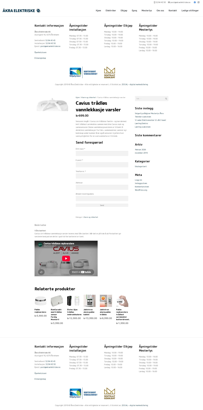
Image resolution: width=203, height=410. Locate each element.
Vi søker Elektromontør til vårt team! (150, 120)
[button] (117, 11)
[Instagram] (198, 2)
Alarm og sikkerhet (88, 97)
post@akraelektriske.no (50, 46)
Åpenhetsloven (40, 52)
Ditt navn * (80, 149)
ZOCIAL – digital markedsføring (135, 84)
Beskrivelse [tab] (40, 225)
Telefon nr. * (81, 171)
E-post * (79, 160)
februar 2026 (140, 149)
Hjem (78, 97)
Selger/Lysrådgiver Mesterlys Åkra (149, 113)
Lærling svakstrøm (142, 127)
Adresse (79, 182)
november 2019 (141, 153)
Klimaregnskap (40, 58)
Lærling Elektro (141, 123)
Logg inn (138, 180)
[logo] (22, 10)
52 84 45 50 (51, 43)
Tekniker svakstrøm (143, 116)
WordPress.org (141, 190)
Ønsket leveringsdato (85, 194)
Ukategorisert (141, 166)
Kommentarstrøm (142, 186)
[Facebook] (195, 2)
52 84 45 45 (50, 40)
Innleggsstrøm (141, 183)
